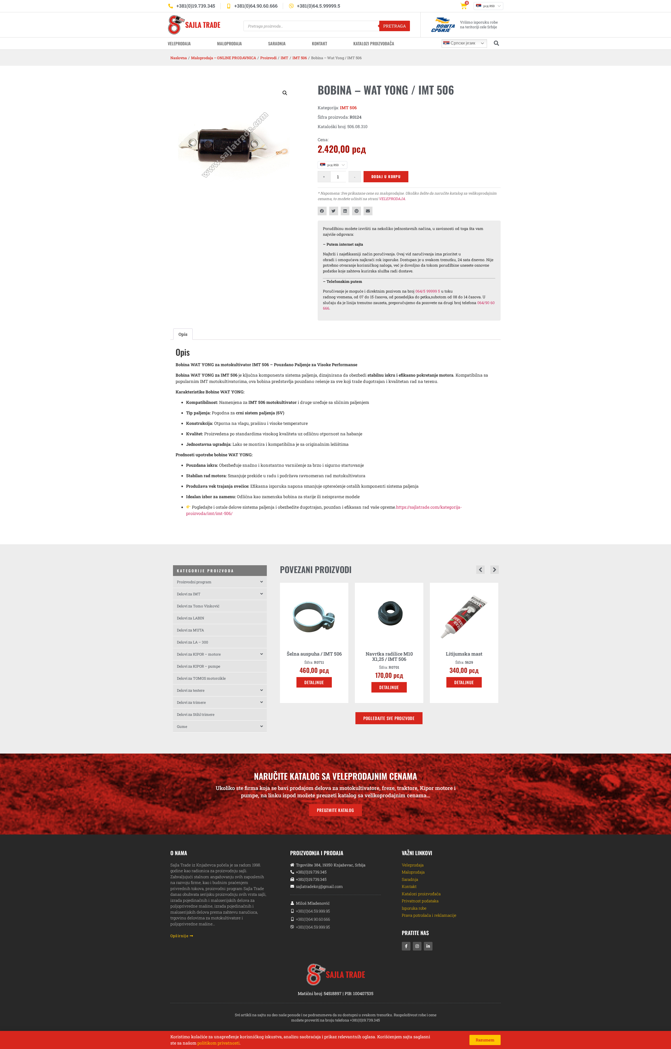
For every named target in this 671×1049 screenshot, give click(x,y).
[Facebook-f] (406, 946)
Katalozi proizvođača (373, 43)
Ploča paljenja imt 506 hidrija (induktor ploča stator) (464, 659)
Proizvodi (268, 57)
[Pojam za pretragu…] (496, 43)
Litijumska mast (389, 654)
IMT (284, 57)
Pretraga (394, 26)
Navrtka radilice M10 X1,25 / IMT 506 (314, 656)
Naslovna (178, 57)
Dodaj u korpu (386, 176)
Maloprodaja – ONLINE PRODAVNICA (223, 57)
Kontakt (319, 43)
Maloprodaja (229, 43)
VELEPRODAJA (392, 198)
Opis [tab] (182, 334)
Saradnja (277, 43)
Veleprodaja (179, 43)
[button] (285, 93)
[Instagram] (417, 946)
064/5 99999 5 (427, 291)
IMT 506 (300, 57)
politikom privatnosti (218, 1043)
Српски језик (462, 43)
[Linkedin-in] (428, 946)
